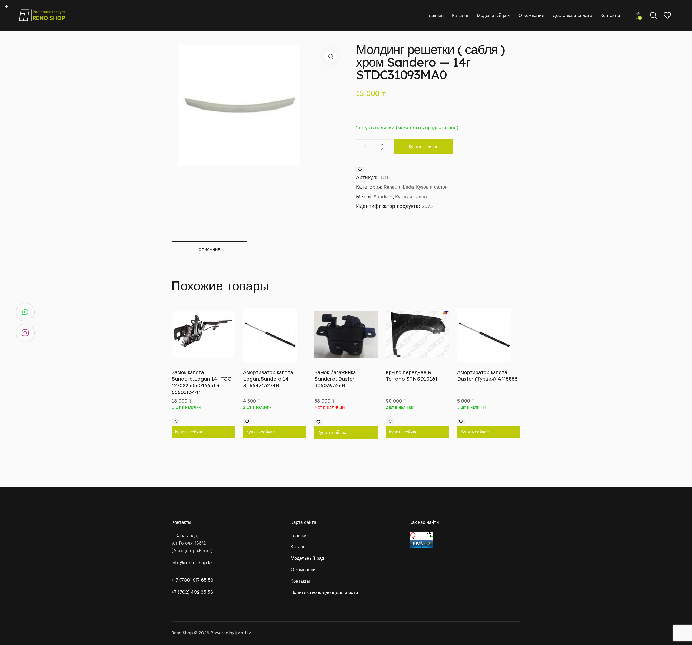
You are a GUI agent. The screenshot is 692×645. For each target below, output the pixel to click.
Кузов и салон (411, 197)
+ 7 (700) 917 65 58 (192, 580)
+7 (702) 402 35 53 (192, 592)
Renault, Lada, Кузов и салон (416, 187)
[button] (330, 56)
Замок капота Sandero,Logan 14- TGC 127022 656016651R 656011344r (201, 382)
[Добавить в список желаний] (360, 169)
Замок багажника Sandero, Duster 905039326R (335, 379)
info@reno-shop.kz (192, 563)
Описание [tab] (210, 249)
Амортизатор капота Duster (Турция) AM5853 (487, 375)
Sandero (383, 197)
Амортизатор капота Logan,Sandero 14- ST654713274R (268, 379)
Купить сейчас (423, 146)
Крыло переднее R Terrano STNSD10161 (412, 375)
